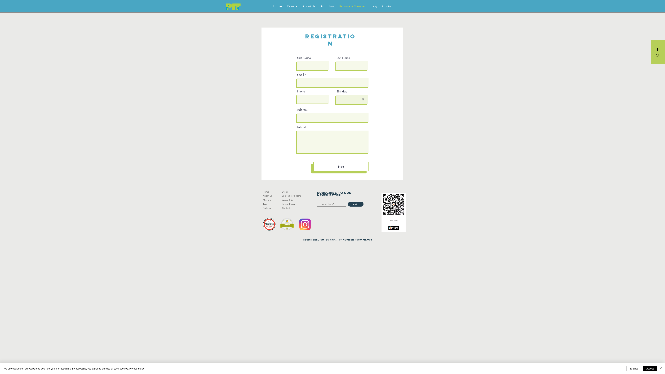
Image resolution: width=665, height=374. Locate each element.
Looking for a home (291, 195)
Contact (286, 208)
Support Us (287, 200)
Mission (267, 200)
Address (302, 109)
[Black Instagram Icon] (657, 56)
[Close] (661, 368)
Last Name (343, 57)
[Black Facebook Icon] (657, 49)
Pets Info (302, 127)
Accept (650, 368)
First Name (304, 57)
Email (300, 74)
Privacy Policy (288, 204)
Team (265, 204)
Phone (301, 91)
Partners (267, 208)
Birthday (341, 91)
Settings (633, 368)
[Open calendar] (363, 99)
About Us (267, 195)
